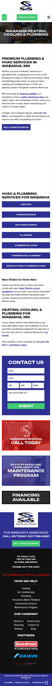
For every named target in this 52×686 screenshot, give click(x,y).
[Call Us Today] (4, 17)
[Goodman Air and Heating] (26, 645)
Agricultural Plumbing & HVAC (26, 266)
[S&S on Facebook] (26, 680)
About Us (18, 621)
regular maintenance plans (32, 97)
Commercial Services (26, 603)
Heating (26, 204)
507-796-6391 (38, 536)
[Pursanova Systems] (26, 663)
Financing (19, 624)
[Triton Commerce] (46, 683)
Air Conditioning (26, 225)
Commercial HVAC (26, 245)
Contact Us (33, 624)
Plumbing (26, 235)
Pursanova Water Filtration (26, 599)
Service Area (33, 621)
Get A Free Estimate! (16, 127)
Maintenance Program (26, 607)
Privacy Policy (22, 682)
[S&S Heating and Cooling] (26, 9)
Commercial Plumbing (26, 255)
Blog (33, 628)
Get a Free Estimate (26, 543)
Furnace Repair (26, 214)
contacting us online (18, 345)
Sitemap (9, 682)
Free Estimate (27, 17)
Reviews (19, 628)
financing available (28, 93)
